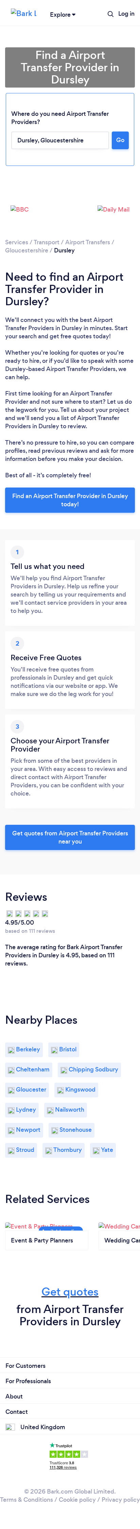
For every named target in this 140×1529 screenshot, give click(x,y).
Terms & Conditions (26, 1500)
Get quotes (70, 1291)
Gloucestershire (26, 250)
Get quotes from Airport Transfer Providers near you (70, 837)
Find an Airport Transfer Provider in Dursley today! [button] (70, 500)
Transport (46, 242)
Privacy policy (121, 1500)
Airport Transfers (87, 242)
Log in (126, 14)
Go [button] (120, 140)
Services (16, 242)
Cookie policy (77, 1500)
